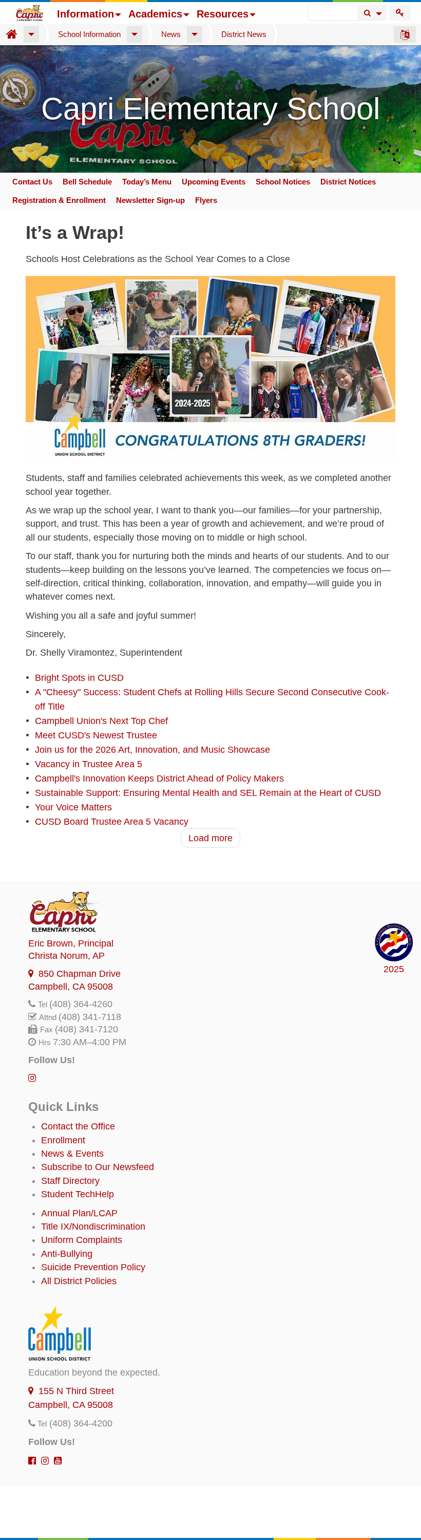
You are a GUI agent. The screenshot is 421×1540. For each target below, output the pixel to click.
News (171, 34)
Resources (222, 14)
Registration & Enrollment (59, 200)
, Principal (70, 943)
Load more (210, 838)
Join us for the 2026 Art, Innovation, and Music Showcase (152, 750)
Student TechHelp (77, 1194)
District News (243, 34)
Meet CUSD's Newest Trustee (96, 735)
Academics (155, 14)
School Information (89, 34)
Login (400, 13)
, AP (66, 956)
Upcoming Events (213, 181)
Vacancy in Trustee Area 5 (88, 764)
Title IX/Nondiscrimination (93, 1226)
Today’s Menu (146, 181)
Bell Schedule (87, 181)
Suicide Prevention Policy (93, 1267)
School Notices (283, 181)
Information (85, 14)
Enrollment (63, 1140)
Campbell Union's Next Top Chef (101, 721)
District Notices (348, 181)
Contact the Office (78, 1126)
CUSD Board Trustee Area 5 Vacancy (111, 822)
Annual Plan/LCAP (79, 1213)
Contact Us (32, 181)
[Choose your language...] (405, 34)
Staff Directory (70, 1181)
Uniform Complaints (81, 1240)
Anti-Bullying (66, 1254)
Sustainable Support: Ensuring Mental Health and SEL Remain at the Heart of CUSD (208, 793)
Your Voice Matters (73, 807)
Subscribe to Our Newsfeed (97, 1167)
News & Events (72, 1153)
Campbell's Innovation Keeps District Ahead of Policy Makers (159, 778)
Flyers (206, 200)
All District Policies (79, 1281)
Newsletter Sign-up (150, 200)
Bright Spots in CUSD (79, 678)
